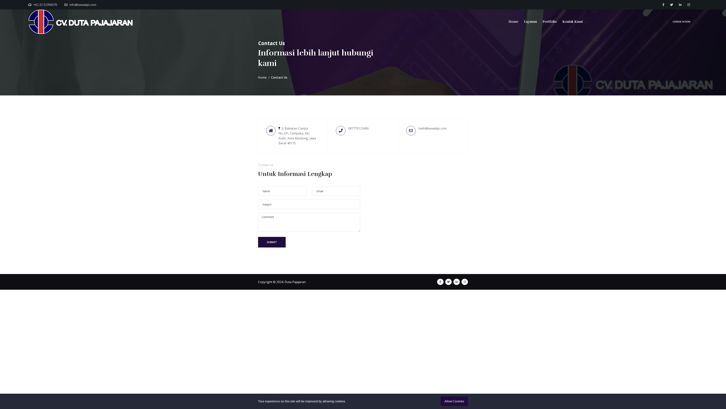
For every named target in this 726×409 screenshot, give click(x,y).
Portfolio (550, 22)
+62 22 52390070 (45, 5)
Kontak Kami (572, 22)
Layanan (530, 22)
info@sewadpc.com (82, 5)
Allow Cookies (454, 401)
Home (513, 22)
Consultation (681, 21)
